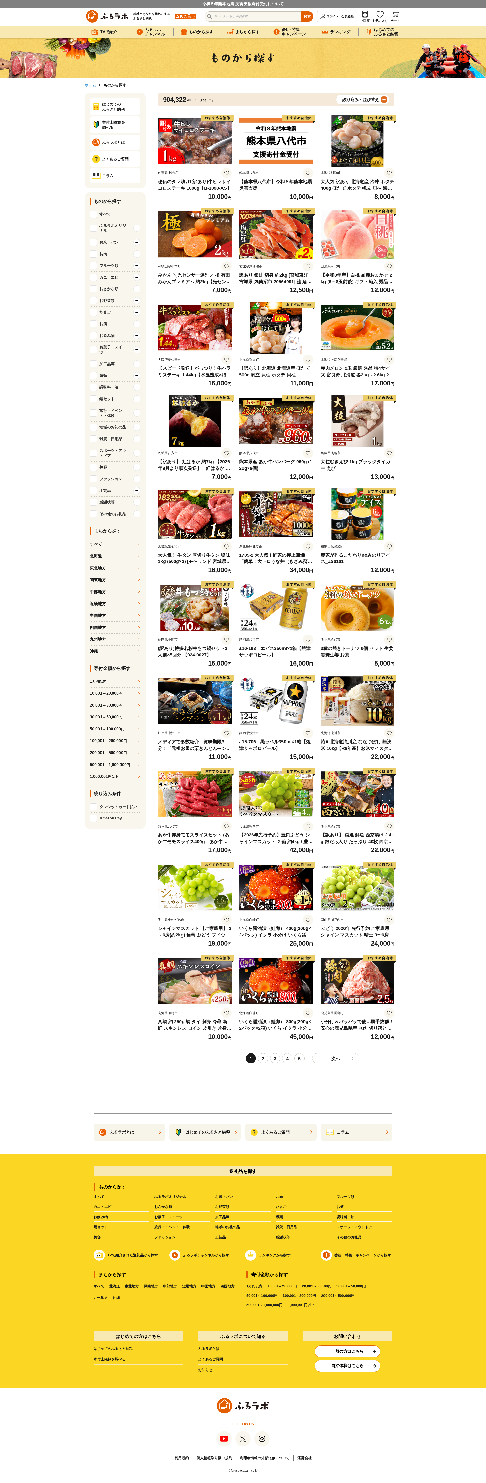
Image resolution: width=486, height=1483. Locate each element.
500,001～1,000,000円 (264, 1305)
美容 (97, 1237)
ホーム (90, 85)
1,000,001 (104, 776)
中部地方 (98, 592)
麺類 (279, 1217)
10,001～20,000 (106, 693)
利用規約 (182, 1458)
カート (395, 21)
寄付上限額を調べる (110, 1359)
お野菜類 (222, 1207)
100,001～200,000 (108, 741)
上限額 (365, 21)
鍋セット (101, 1227)
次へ (335, 1058)
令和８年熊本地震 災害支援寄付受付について (243, 4)
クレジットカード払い (118, 807)
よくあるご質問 (210, 1359)
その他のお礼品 (349, 1237)
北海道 (96, 556)
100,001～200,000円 (299, 1296)
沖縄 (94, 651)
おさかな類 (163, 1207)
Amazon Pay (110, 818)
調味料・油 (345, 1217)
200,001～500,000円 (338, 1296)
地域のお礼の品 (227, 1227)
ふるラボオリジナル (170, 1197)
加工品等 (222, 1217)
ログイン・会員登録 (340, 16)
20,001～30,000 (106, 705)
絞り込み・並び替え (360, 99)
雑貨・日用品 (286, 1227)
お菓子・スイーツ (168, 1217)
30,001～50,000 (106, 717)
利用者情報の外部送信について (265, 1458)
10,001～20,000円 (282, 1286)
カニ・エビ (102, 1207)
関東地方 (98, 580)
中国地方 (98, 615)
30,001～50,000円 (351, 1286)
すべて (105, 214)
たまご (281, 1207)
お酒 (340, 1207)
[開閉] (136, 228)
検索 (307, 16)
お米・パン (224, 1197)
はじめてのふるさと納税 (113, 1349)
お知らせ (205, 1370)
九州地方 (98, 639)
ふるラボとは (208, 1349)
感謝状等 (283, 1237)
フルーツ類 (345, 1197)
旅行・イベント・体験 (172, 1227)
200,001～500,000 (108, 753)
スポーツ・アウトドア (354, 1227)
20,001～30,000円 (316, 1286)
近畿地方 (98, 603)
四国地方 (98, 627)
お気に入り (380, 21)
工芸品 (220, 1237)
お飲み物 (101, 1217)
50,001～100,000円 (262, 1296)
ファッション (165, 1237)
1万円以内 (254, 1286)
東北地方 (98, 568)
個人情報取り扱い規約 (214, 1458)
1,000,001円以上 (301, 1305)
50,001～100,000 (107, 729)
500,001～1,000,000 (110, 765)
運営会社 (304, 1458)
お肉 (279, 1197)
